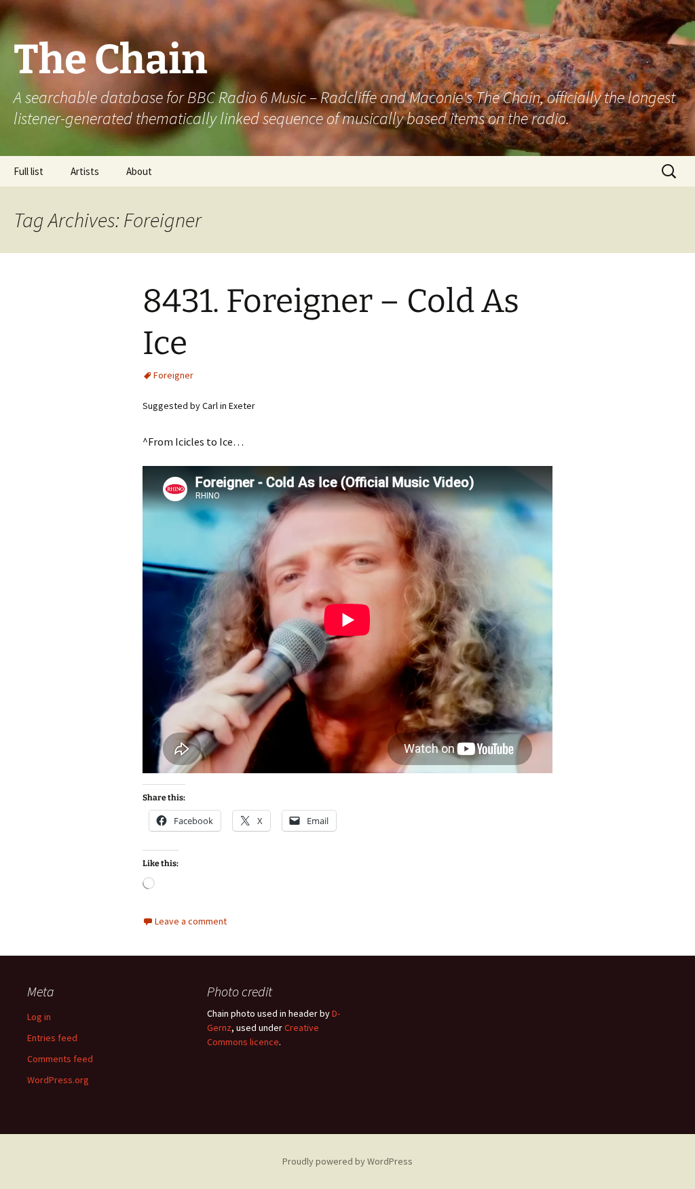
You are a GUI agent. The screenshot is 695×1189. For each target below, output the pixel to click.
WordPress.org (58, 1080)
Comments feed (60, 1059)
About (139, 171)
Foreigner (173, 375)
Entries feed (52, 1038)
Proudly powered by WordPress (347, 1161)
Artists (85, 171)
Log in (39, 1017)
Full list (28, 171)
